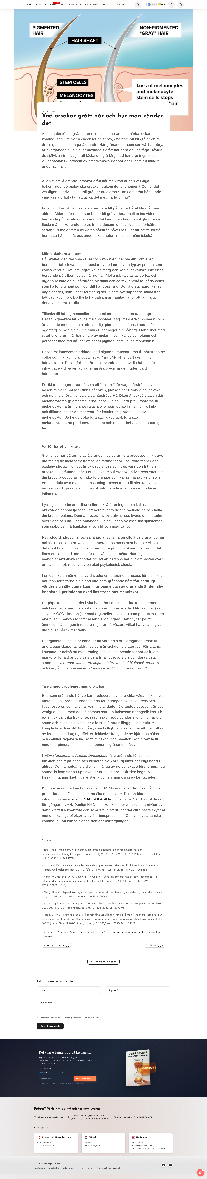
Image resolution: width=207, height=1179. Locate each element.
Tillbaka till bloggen (105, 961)
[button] (138, 4)
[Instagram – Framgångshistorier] (170, 1165)
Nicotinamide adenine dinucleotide (127, 932)
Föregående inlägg (57, 945)
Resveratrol (49, 936)
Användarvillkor (54, 1168)
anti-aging (48, 932)
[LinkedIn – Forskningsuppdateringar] (163, 1165)
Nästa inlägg (154, 945)
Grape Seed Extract (67, 932)
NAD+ (103, 932)
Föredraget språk (45, 1068)
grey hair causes (88, 932)
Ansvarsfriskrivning (104, 1168)
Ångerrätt (117, 1168)
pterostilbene (155, 932)
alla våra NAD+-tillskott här (91, 799)
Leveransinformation (87, 1168)
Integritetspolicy (40, 1168)
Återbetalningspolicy (69, 1168)
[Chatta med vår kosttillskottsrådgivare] (200, 1172)
